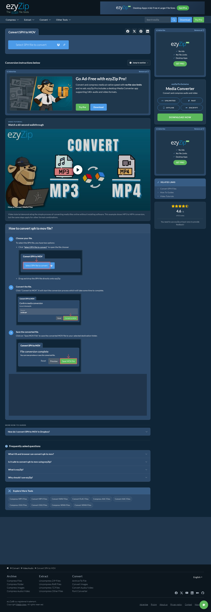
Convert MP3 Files (39, 499)
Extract (27, 19)
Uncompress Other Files (51, 591)
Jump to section (139, 63)
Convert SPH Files (168, 189)
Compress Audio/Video (18, 591)
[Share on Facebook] (128, 31)
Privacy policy (176, 604)
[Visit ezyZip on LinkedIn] (192, 592)
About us (164, 604)
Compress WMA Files (61, 505)
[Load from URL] (64, 44)
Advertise (12, 71)
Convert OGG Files (39, 505)
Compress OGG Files (18, 505)
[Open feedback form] (204, 604)
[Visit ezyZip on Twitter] (181, 592)
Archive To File (79, 580)
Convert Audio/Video (82, 587)
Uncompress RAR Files (50, 584)
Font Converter (79, 591)
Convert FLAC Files (80, 499)
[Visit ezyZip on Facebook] (176, 592)
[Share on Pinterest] (141, 31)
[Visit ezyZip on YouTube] (186, 592)
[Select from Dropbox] (58, 44)
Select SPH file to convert (31, 45)
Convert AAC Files (122, 499)
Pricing (154, 604)
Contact (188, 604)
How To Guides (167, 192)
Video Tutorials (167, 196)
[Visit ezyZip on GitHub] (202, 592)
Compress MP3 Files (18, 499)
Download (185, 19)
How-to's (199, 604)
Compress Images (15, 587)
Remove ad (143, 71)
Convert (44, 19)
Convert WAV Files (60, 499)
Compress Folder (15, 584)
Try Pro (198, 19)
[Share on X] (134, 31)
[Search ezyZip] (174, 19)
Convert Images (80, 584)
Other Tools (62, 19)
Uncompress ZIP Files (50, 580)
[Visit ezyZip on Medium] (197, 592)
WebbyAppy (21, 604)
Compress (11, 19)
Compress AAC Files (101, 499)
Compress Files (14, 580)
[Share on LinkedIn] (147, 31)
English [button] (196, 577)
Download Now (180, 117)
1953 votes (180, 215)
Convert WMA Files (83, 505)
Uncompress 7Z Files (49, 587)
